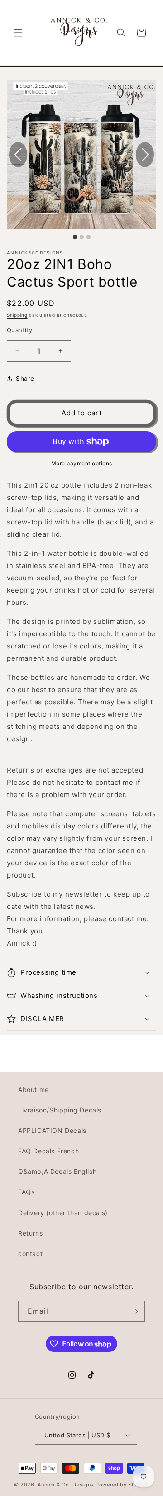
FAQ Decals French (48, 1151)
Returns (30, 1233)
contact (30, 1253)
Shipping (17, 315)
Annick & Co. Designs (66, 1484)
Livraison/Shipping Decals (59, 1110)
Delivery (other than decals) (63, 1213)
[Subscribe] (134, 1311)
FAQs (26, 1192)
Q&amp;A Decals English (57, 1171)
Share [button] (25, 378)
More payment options (81, 463)
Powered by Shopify (122, 1484)
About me (33, 1089)
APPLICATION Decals (52, 1130)
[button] (18, 33)
